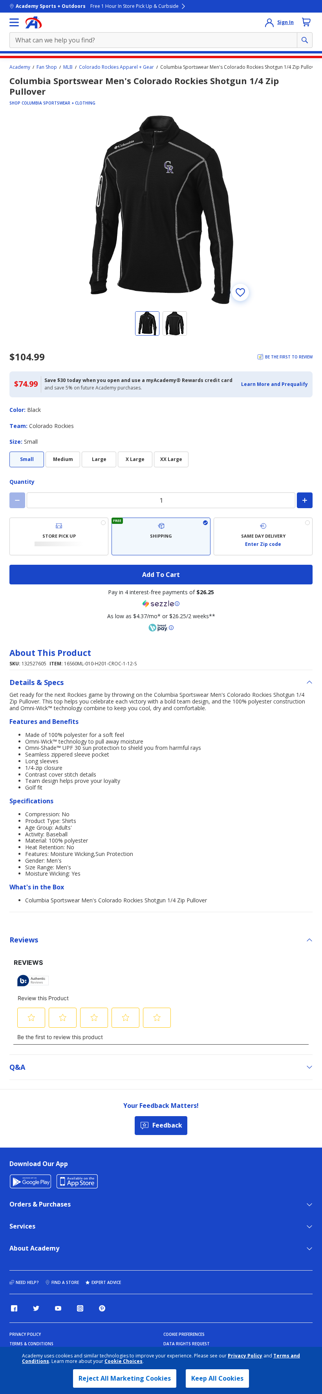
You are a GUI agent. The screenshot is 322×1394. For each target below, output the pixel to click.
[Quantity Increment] (305, 500)
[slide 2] (175, 323)
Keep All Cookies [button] (217, 1378)
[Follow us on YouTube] (58, 1308)
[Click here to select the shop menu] (14, 22)
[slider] (161, 210)
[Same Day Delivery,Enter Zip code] (263, 536)
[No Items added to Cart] (306, 22)
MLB (68, 67)
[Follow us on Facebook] (14, 1308)
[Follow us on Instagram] (80, 1308)
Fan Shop (47, 67)
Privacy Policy (245, 1355)
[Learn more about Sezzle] (161, 603)
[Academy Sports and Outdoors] (33, 22)
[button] (274, 384)
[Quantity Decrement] (17, 500)
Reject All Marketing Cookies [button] (125, 1378)
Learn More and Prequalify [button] (274, 384)
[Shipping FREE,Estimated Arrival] (161, 536)
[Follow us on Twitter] (36, 1308)
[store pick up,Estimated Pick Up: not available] (59, 536)
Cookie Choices (123, 1361)
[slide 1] (147, 323)
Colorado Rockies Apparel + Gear (116, 67)
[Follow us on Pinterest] (102, 1308)
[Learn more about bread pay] (161, 627)
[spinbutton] (161, 500)
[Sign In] (269, 22)
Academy (19, 67)
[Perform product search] (305, 40)
